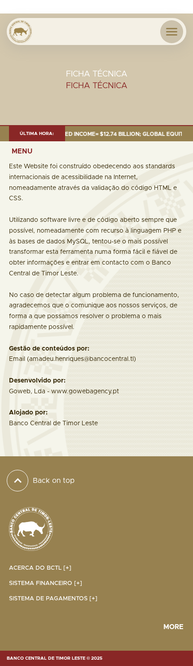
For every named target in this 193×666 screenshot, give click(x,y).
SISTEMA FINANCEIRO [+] (45, 583)
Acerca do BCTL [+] (40, 568)
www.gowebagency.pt (85, 391)
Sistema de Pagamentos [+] (53, 599)
